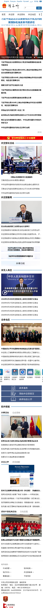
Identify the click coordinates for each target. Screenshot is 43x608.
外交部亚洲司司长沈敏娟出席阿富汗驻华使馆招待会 (20, 364)
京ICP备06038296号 (30, 590)
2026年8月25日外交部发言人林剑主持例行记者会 (19, 311)
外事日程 (20, 263)
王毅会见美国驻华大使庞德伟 (21, 177)
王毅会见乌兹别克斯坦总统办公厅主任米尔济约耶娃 (20, 189)
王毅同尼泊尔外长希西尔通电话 (13, 180)
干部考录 (27, 576)
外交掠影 (16, 462)
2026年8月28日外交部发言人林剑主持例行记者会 (19, 299)
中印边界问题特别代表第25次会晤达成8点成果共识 (20, 184)
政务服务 (23, 388)
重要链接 (6, 576)
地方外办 (6, 572)
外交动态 (32, 14)
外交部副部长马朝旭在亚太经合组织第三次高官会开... (21, 230)
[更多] (40, 132)
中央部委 (6, 568)
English (6, 1)
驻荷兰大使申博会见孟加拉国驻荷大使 (15, 453)
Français (13, 1)
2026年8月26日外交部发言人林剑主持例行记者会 (19, 307)
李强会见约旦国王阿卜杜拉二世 (13, 110)
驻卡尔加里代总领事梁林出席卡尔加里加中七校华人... (21, 544)
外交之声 (5, 462)
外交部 (11, 14)
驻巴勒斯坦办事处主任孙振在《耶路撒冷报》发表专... (21, 502)
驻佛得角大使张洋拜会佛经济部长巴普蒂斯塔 (18, 445)
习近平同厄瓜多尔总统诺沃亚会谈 (15, 57)
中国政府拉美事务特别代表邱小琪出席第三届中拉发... (21, 356)
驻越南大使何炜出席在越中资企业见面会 (16, 548)
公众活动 (16, 413)
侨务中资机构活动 (8, 512)
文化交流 (24, 512)
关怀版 (36, 1)
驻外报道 (5, 406)
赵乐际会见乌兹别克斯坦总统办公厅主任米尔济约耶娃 (21, 115)
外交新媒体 (28, 572)
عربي (31, 1)
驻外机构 (27, 568)
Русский (26, 1)
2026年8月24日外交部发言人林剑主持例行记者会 (19, 315)
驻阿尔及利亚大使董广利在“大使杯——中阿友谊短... (20, 494)
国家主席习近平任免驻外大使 (12, 85)
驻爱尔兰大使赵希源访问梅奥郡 (13, 457)
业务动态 (5, 320)
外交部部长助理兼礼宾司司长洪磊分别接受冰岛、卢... (21, 234)
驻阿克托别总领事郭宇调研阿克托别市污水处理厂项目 (21, 552)
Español (19, 1)
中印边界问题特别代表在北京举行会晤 (15, 127)
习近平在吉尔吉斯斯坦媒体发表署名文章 (16, 98)
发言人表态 (6, 270)
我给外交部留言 (26, 393)
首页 (3, 14)
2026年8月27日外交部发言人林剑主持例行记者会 (19, 303)
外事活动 (5, 413)
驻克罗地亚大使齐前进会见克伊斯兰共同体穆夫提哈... (21, 449)
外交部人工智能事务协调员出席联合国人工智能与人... (21, 352)
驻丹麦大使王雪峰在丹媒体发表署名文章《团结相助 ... (21, 506)
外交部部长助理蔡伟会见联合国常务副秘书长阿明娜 (20, 242)
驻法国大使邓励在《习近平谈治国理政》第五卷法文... (21, 498)
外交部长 (21, 14)
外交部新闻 (6, 197)
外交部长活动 (7, 143)
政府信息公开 (25, 399)
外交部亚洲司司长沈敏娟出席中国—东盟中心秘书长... (21, 360)
